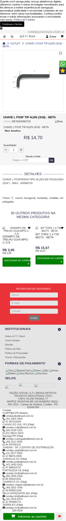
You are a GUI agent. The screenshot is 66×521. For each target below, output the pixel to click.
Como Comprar (12, 340)
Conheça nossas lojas (45, 32)
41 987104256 (13, 421)
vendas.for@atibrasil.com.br (21, 473)
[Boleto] (11, 373)
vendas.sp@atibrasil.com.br (21, 450)
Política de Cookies (23, 19)
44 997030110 (13, 444)
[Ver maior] (60, 53)
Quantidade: (10, 145)
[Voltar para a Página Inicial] (4, 43)
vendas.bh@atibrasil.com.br (21, 496)
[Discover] (41, 373)
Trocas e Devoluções (15, 357)
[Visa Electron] (25, 373)
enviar (34, 318)
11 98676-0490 (13, 456)
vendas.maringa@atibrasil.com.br (24, 438)
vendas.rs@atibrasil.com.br (21, 427)
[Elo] (45, 371)
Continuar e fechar (12, 24)
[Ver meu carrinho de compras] (62, 36)
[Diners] (36, 371)
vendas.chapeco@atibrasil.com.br (24, 484)
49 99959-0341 (13, 490)
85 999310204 (13, 478)
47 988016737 (13, 467)
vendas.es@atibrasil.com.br (21, 507)
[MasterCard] (22, 371)
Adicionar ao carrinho (31, 516)
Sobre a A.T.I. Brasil (15, 336)
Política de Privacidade (16, 353)
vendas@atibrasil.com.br (19, 415)
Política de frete (13, 349)
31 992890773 (13, 501)
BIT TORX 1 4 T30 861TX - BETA (47, 236)
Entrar (52, 36)
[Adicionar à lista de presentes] (59, 516)
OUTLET (15, 43)
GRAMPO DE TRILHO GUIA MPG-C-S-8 (16, 239)
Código (7, 121)
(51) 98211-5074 (14, 433)
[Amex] (53, 371)
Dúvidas (9, 345)
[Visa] (10, 371)
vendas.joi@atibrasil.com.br (21, 461)
